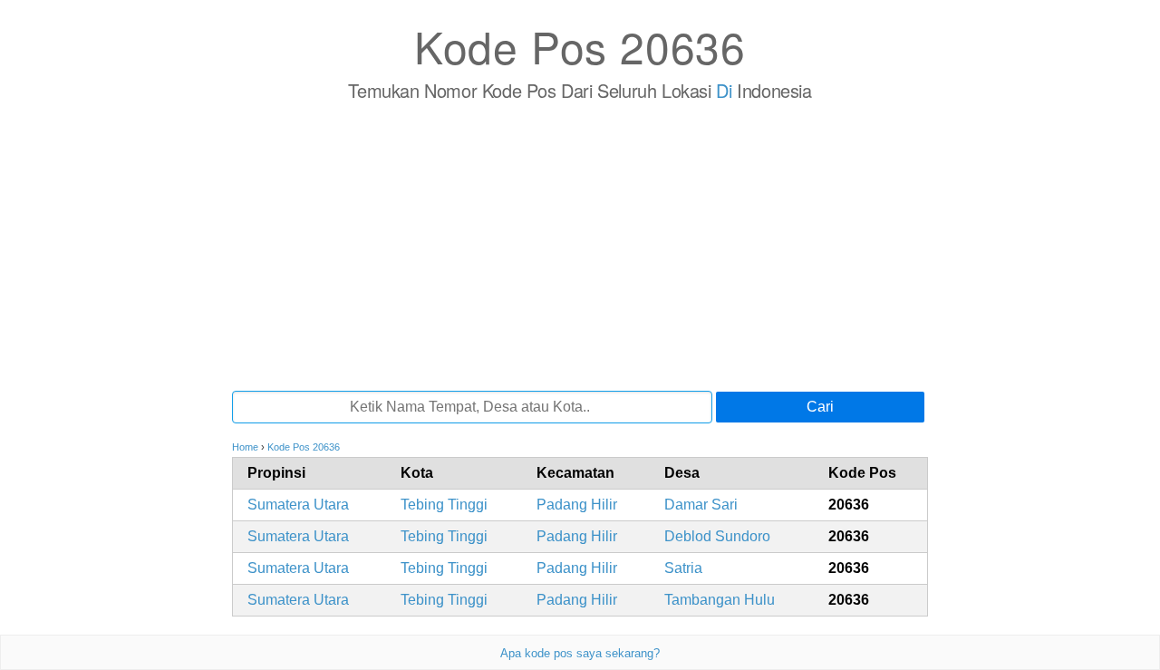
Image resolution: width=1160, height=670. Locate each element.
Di (723, 90)
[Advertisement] (580, 246)
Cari (820, 406)
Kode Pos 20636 (580, 46)
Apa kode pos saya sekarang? (580, 653)
